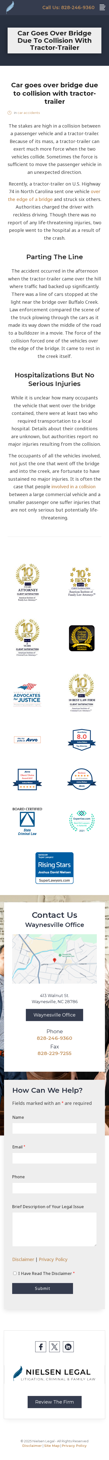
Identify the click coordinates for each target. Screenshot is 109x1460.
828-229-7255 (54, 1053)
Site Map (52, 1446)
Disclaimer (23, 1259)
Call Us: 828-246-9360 (68, 7)
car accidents (28, 113)
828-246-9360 (54, 1038)
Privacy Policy (53, 1259)
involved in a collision (73, 486)
